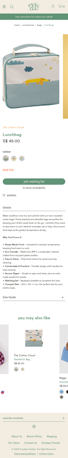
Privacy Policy (46, 454)
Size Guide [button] (9, 297)
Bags (39, 25)
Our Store (14, 443)
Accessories (28, 25)
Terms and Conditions (25, 454)
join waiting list (34, 181)
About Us (16, 436)
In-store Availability (34, 188)
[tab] (34, 208)
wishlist (11, 195)
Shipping (52, 436)
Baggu (63, 378)
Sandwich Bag (22, 359)
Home (17, 25)
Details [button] (7, 207)
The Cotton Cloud (13, 127)
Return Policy (34, 436)
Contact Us (30, 443)
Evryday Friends (51, 443)
